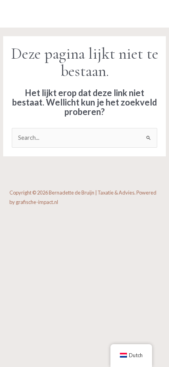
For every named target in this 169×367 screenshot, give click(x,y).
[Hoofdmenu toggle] (151, 14)
